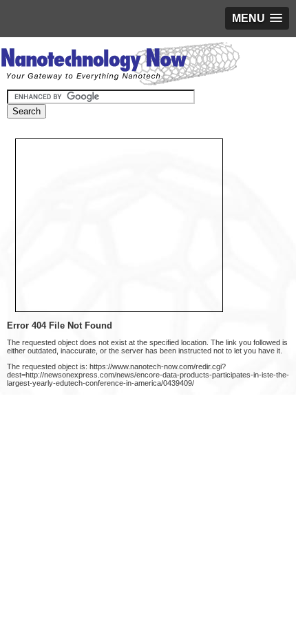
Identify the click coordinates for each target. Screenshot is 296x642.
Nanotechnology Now (120, 65)
